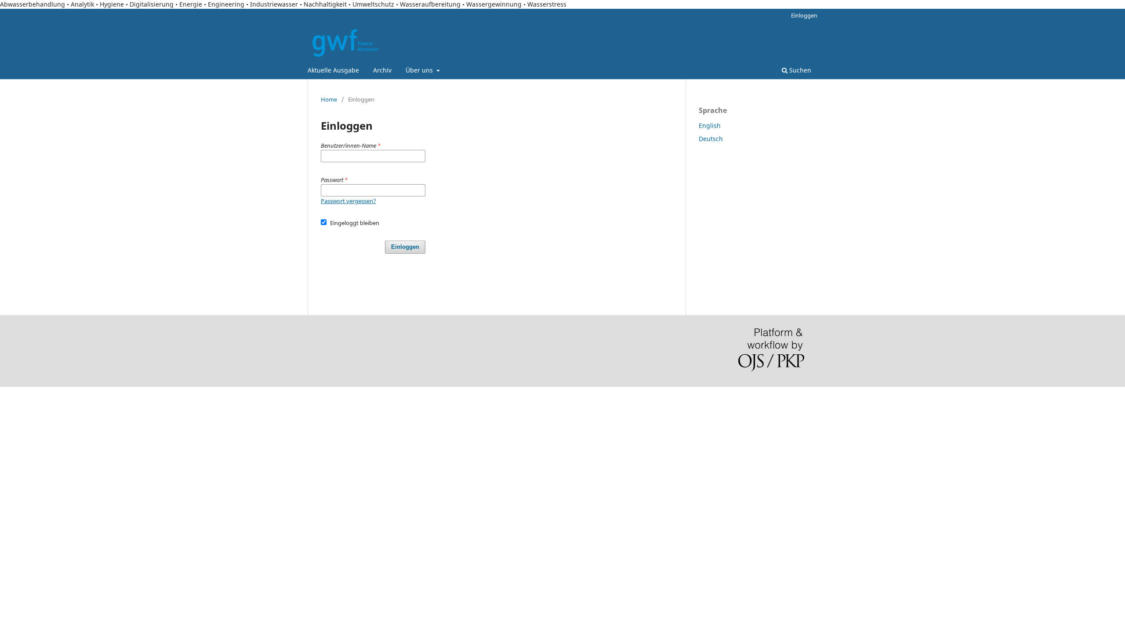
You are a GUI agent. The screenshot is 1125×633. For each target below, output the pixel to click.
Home (329, 99)
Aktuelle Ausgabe (333, 70)
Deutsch (711, 139)
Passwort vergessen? (348, 201)
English (710, 125)
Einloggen (804, 15)
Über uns (420, 70)
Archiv (382, 70)
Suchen (799, 70)
